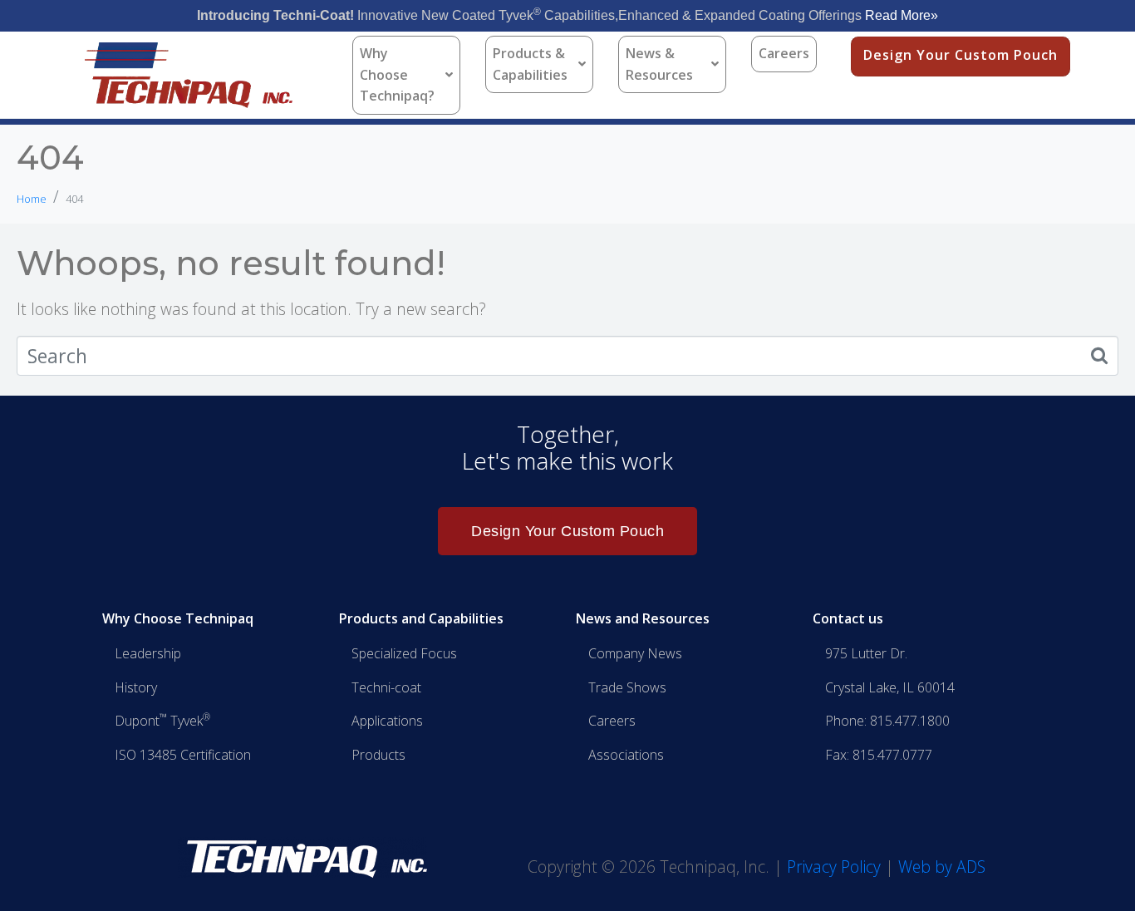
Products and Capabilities (421, 618)
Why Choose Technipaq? (397, 74)
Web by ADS (941, 866)
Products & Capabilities (530, 64)
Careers (784, 53)
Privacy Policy (834, 866)
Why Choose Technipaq (177, 618)
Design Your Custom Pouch (960, 55)
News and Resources (643, 618)
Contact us (848, 618)
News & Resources (659, 64)
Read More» (901, 15)
